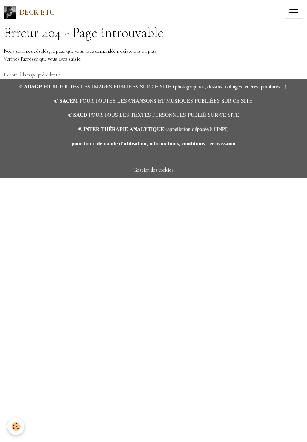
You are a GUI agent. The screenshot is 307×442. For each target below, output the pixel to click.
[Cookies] (15, 426)
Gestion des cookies (153, 170)
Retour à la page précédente (32, 75)
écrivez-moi (222, 143)
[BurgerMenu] (294, 12)
